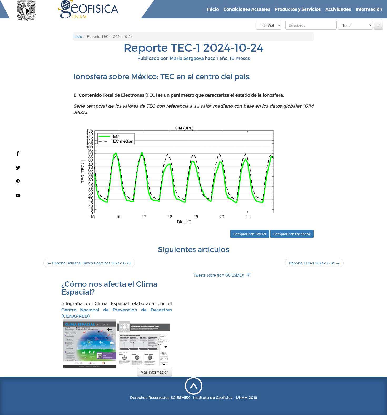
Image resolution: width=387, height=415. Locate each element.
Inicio (213, 9)
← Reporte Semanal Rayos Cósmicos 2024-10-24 (89, 263)
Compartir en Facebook (292, 234)
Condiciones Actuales (247, 9)
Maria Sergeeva (187, 58)
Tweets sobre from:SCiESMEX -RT (222, 275)
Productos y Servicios (298, 9)
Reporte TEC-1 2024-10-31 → (314, 263)
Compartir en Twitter (249, 234)
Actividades (338, 9)
